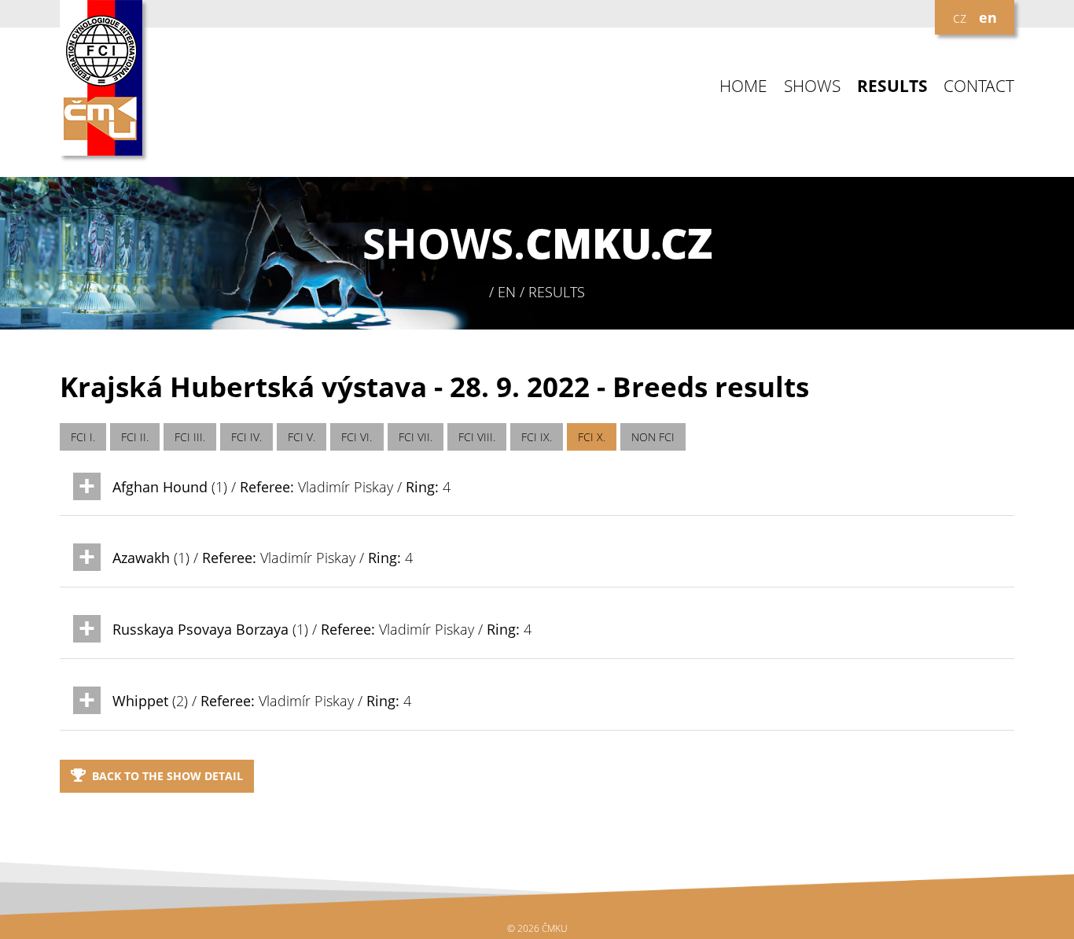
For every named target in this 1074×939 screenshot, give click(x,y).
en (988, 17)
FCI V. (301, 436)
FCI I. (83, 436)
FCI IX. (536, 436)
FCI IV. (246, 436)
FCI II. (135, 436)
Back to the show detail (167, 775)
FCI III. (190, 436)
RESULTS (892, 86)
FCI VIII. (476, 436)
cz (959, 17)
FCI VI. (356, 436)
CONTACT (978, 86)
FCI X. (591, 436)
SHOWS (812, 86)
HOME (743, 86)
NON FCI (653, 436)
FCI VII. (415, 436)
